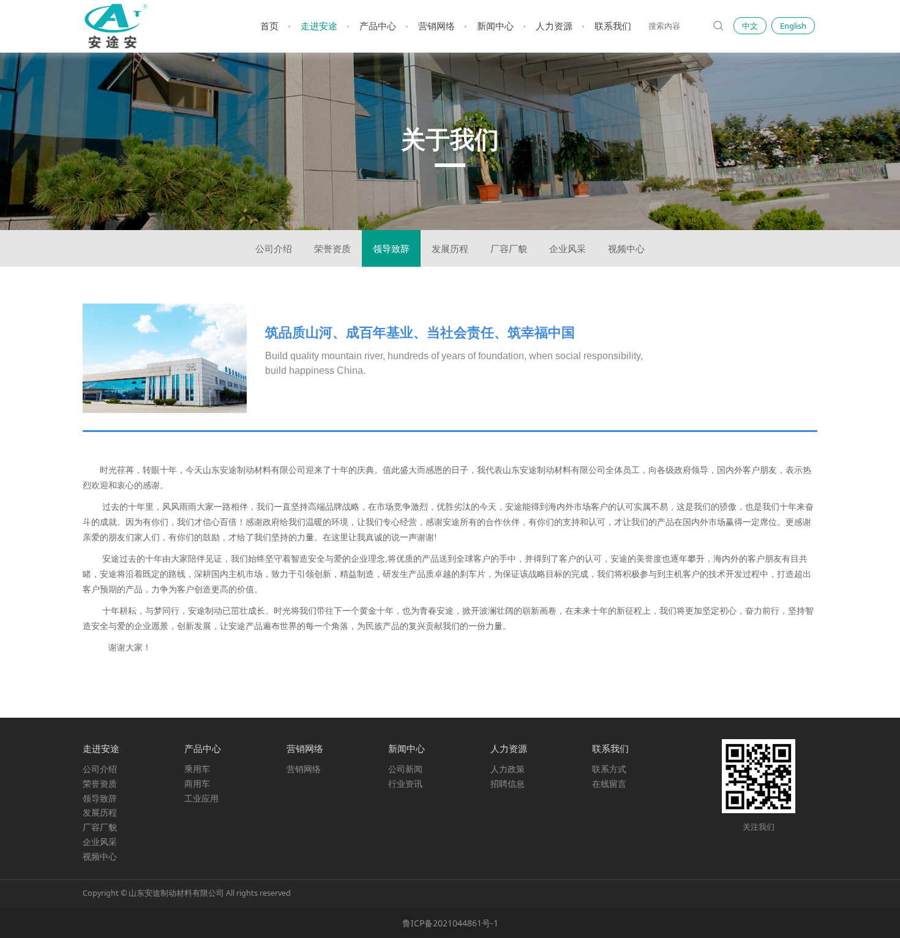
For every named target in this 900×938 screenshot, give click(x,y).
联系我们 (612, 26)
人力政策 (507, 769)
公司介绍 (273, 248)
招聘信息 (507, 783)
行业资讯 (405, 783)
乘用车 (197, 769)
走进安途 (319, 26)
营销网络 (436, 26)
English (793, 25)
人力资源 (554, 26)
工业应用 (201, 798)
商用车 (197, 783)
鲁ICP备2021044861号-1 (450, 923)
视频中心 (626, 248)
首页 (269, 26)
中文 (750, 25)
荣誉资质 (332, 248)
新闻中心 (495, 26)
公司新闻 (405, 769)
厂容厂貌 (508, 248)
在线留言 (609, 783)
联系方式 (609, 769)
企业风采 (567, 248)
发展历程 (450, 248)
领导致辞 (391, 248)
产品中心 (377, 26)
